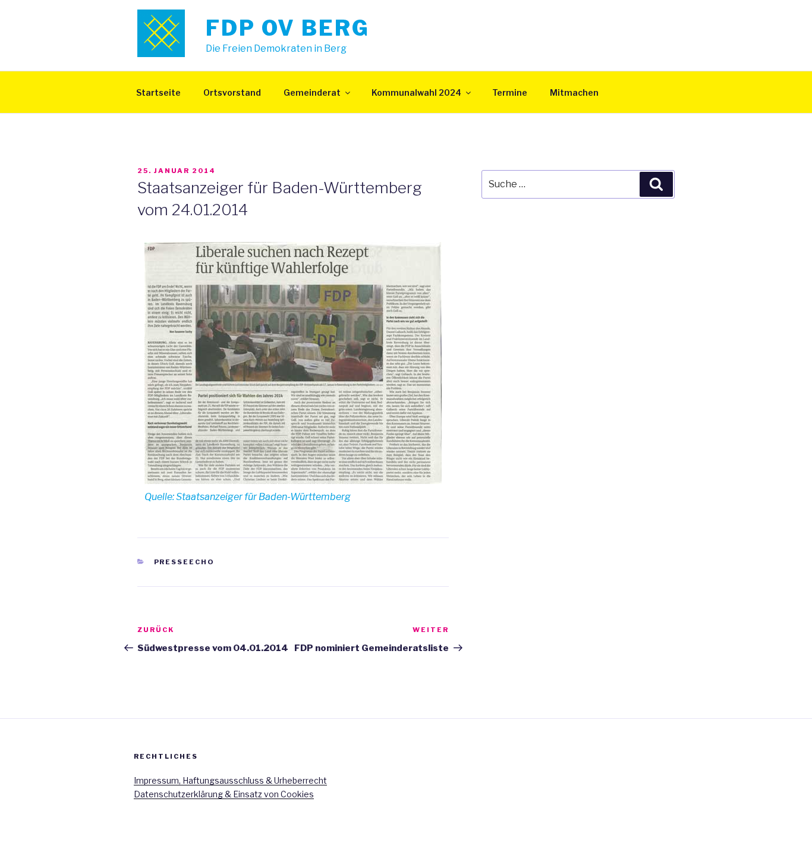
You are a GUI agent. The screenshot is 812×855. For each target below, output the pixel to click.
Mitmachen (574, 92)
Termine (509, 92)
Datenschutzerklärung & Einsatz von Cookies (224, 794)
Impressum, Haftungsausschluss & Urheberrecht (230, 780)
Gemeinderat (312, 92)
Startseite (158, 92)
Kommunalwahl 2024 (416, 92)
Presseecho (184, 562)
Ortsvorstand (232, 92)
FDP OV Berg (288, 28)
